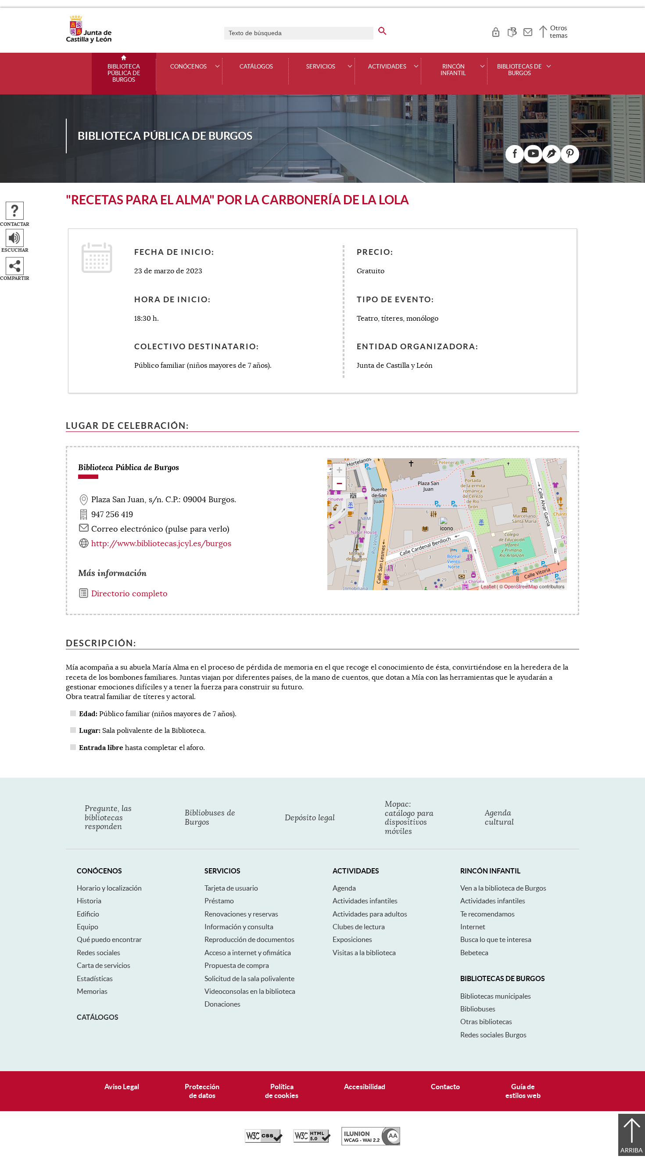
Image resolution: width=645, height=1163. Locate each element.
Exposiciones (352, 939)
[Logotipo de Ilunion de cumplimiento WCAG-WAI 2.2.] (370, 1143)
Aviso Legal (121, 1087)
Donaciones (222, 1004)
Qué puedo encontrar (109, 939)
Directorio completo (129, 593)
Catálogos (256, 67)
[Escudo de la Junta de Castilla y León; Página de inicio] (88, 41)
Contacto (445, 1087)
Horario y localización (109, 888)
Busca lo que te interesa (495, 939)
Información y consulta (238, 927)
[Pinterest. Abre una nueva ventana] (570, 154)
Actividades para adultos (370, 914)
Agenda (344, 888)
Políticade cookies (281, 1091)
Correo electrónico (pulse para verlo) (160, 529)
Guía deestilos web (523, 1091)
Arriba (631, 1150)
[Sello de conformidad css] (264, 1140)
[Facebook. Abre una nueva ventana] (514, 154)
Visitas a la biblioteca (364, 952)
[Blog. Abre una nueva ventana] (551, 154)
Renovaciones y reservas (241, 914)
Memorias (92, 991)
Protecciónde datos (202, 1091)
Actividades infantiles (365, 901)
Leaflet (488, 586)
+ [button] (339, 469)
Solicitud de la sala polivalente (249, 978)
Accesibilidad (364, 1087)
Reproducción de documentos (249, 939)
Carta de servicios (103, 965)
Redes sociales (98, 952)
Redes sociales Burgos (493, 1035)
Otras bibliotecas (486, 1021)
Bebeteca (474, 952)
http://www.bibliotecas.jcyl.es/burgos (161, 543)
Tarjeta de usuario (231, 888)
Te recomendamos (487, 914)
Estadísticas (95, 978)
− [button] (339, 483)
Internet (472, 927)
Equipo (87, 927)
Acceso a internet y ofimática (247, 952)
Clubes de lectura (359, 927)
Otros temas (559, 31)
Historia (89, 901)
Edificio (88, 914)
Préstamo (219, 901)
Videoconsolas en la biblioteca (249, 991)
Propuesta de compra (236, 965)
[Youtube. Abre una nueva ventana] (533, 154)
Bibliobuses (477, 1009)
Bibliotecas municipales (495, 996)
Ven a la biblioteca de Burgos (503, 888)
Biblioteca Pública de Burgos (124, 73)
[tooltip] (495, 31)
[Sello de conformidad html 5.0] (312, 1140)
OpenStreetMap (521, 586)
